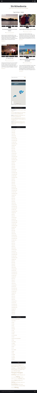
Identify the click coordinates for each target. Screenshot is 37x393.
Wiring (16, 387)
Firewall (17, 374)
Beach (12, 366)
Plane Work (14, 344)
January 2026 (14, 137)
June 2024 (13, 164)
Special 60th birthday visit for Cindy (27, 29)
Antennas (12, 364)
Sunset (22, 384)
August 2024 (14, 161)
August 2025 (14, 145)
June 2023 (13, 180)
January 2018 (14, 270)
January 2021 (14, 219)
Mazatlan (12, 380)
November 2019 (14, 238)
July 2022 (13, 196)
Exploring (3, 56)
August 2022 (14, 195)
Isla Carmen (16, 378)
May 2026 (13, 132)
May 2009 (13, 313)
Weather (13, 359)
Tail (15, 385)
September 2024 (14, 159)
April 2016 (13, 299)
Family (13, 330)
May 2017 (13, 280)
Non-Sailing (14, 341)
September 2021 (14, 211)
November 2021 (14, 207)
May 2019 (13, 244)
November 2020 (14, 222)
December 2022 (14, 188)
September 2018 (14, 257)
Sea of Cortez (17, 382)
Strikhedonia (18, 6)
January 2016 (14, 302)
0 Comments (12, 32)
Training (13, 356)
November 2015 (14, 305)
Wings (24, 385)
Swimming (12, 385)
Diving (13, 325)
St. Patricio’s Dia (9, 58)
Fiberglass (14, 372)
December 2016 (14, 288)
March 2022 (14, 203)
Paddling (13, 343)
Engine (21, 369)
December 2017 (14, 272)
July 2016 (13, 294)
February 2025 (14, 153)
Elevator (12, 369)
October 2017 (14, 275)
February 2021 (14, 217)
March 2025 (14, 151)
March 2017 (14, 283)
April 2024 (13, 167)
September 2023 (14, 177)
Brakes (15, 366)
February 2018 (14, 268)
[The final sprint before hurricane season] (9, 19)
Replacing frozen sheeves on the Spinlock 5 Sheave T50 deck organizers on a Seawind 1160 (18, 119)
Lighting (23, 378)
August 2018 (14, 259)
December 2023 (14, 172)
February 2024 (14, 169)
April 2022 (13, 201)
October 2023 (14, 175)
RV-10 (13, 348)
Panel (19, 380)
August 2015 (14, 309)
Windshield (20, 385)
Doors (19, 368)
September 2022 (14, 193)
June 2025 (13, 148)
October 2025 (14, 142)
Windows (17, 385)
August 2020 (14, 227)
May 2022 (13, 199)
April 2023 (13, 183)
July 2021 (13, 214)
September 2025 (14, 143)
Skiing (13, 352)
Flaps (23, 374)
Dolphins (16, 368)
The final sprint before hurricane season (9, 30)
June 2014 (13, 310)
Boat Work (3, 26)
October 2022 (14, 191)
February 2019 (14, 249)
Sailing (10, 27)
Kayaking (20, 378)
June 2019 (13, 243)
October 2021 (14, 209)
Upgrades (13, 357)
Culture (13, 322)
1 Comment (30, 31)
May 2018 (13, 264)
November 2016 (14, 289)
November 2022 (14, 190)
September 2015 (14, 307)
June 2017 (13, 278)
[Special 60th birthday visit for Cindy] (27, 19)
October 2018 (14, 256)
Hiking (16, 26)
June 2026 (13, 130)
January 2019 (14, 251)
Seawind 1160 (22, 382)
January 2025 (14, 154)
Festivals (7, 56)
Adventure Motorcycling (15, 319)
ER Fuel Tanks (17, 371)
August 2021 (14, 212)
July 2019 (13, 241)
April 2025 (13, 150)
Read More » (21, 39)
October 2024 (14, 158)
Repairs (13, 346)
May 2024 (13, 166)
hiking (18, 377)
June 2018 (13, 262)
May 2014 (13, 312)
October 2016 (14, 291)
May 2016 (13, 297)
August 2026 (14, 129)
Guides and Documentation (16, 338)
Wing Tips (12, 387)
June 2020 (13, 230)
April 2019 (13, 246)
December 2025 (14, 138)
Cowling (13, 368)
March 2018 (14, 267)
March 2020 (14, 233)
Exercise (21, 26)
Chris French (8, 32)
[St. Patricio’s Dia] (9, 49)
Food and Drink (8, 26)
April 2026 (13, 134)
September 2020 (14, 225)
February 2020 (14, 235)
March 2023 (14, 185)
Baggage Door (21, 364)
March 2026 (14, 135)
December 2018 (14, 252)
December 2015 (14, 304)
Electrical (23, 368)
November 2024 (14, 156)
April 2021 (13, 215)
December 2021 (14, 206)
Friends (13, 26)
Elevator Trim (17, 369)
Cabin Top (19, 366)
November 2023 (14, 174)
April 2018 (13, 265)
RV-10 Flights (14, 349)
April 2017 (13, 281)
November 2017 (14, 273)
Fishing (13, 333)
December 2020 (14, 220)
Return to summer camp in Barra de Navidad (27, 60)
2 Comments (30, 62)
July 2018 (13, 260)
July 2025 (13, 146)
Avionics (16, 364)
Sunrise (19, 384)
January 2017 (14, 286)
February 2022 (14, 204)
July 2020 (13, 228)
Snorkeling (14, 384)
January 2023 (14, 187)
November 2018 (14, 254)
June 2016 (13, 296)
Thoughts (13, 354)
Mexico (16, 380)
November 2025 (14, 140)
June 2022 (13, 198)
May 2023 (13, 182)
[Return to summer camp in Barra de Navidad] (27, 49)
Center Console (23, 366)
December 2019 (14, 236)
